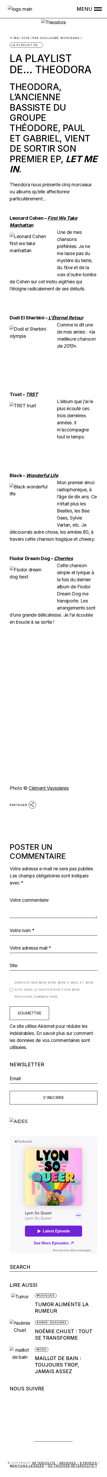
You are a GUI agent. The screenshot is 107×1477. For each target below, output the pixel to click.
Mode (41, 1349)
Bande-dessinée (52, 1322)
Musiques (46, 1295)
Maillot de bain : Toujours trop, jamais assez (58, 1364)
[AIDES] (53, 1121)
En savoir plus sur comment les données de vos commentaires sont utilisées (51, 1040)
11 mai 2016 (20, 38)
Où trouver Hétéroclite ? (72, 1466)
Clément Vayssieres (49, 788)
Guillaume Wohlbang (56, 38)
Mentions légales (27, 1466)
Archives (67, 1463)
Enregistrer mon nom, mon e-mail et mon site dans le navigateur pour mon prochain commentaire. (54, 990)
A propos (88, 1463)
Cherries (63, 558)
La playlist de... (26, 45)
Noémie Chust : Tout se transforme (63, 1334)
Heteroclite (44, 1463)
